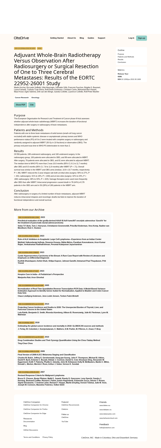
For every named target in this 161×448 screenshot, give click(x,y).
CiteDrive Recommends (70, 405)
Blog (82, 38)
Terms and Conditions (31, 437)
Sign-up (141, 38)
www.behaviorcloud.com (108, 418)
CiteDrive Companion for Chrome (35, 405)
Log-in (131, 38)
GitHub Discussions (30, 430)
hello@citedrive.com (107, 428)
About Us (71, 38)
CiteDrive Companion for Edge (34, 413)
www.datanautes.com (107, 414)
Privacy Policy (48, 437)
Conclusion (122, 62)
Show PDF (20, 105)
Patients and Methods (126, 57)
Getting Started (57, 38)
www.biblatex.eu (105, 410)
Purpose (121, 54)
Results (120, 59)
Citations (65, 409)
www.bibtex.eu (104, 405)
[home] (21, 39)
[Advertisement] (80, 17)
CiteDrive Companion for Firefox (35, 409)
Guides (91, 38)
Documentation (29, 421)
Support (101, 38)
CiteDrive (65, 417)
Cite (32, 105)
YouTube (65, 421)
